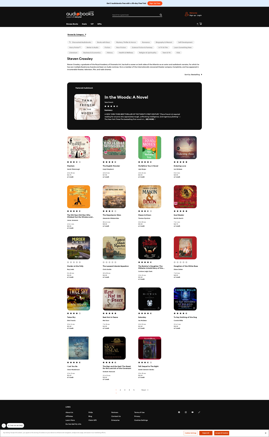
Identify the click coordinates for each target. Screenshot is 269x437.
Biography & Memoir (164, 42)
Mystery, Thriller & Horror (126, 42)
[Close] (265, 433)
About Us (69, 412)
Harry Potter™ (74, 47)
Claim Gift (92, 420)
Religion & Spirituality (147, 53)
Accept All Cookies (221, 433)
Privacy (137, 416)
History (110, 53)
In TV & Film (163, 47)
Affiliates (69, 416)
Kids (178, 53)
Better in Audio (92, 47)
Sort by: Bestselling (192, 74)
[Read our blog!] (199, 418)
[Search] (161, 14)
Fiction (107, 47)
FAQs (90, 412)
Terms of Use (139, 412)
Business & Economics (92, 53)
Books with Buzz (103, 42)
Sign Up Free (155, 3)
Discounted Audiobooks (81, 42)
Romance (146, 42)
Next (144, 390)
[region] (134, 433)
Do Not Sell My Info (73, 424)
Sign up (193, 15)
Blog (90, 416)
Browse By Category (76, 34)
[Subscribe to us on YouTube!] (192, 418)
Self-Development (185, 42)
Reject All (205, 433)
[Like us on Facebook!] (179, 418)
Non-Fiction (121, 47)
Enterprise (115, 420)
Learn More (70, 420)
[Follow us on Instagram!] (185, 418)
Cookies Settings (141, 420)
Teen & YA (166, 53)
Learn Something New (182, 47)
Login (199, 15)
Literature (73, 53)
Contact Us (116, 416)
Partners (114, 412)
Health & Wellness (126, 53)
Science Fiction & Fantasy (142, 47)
